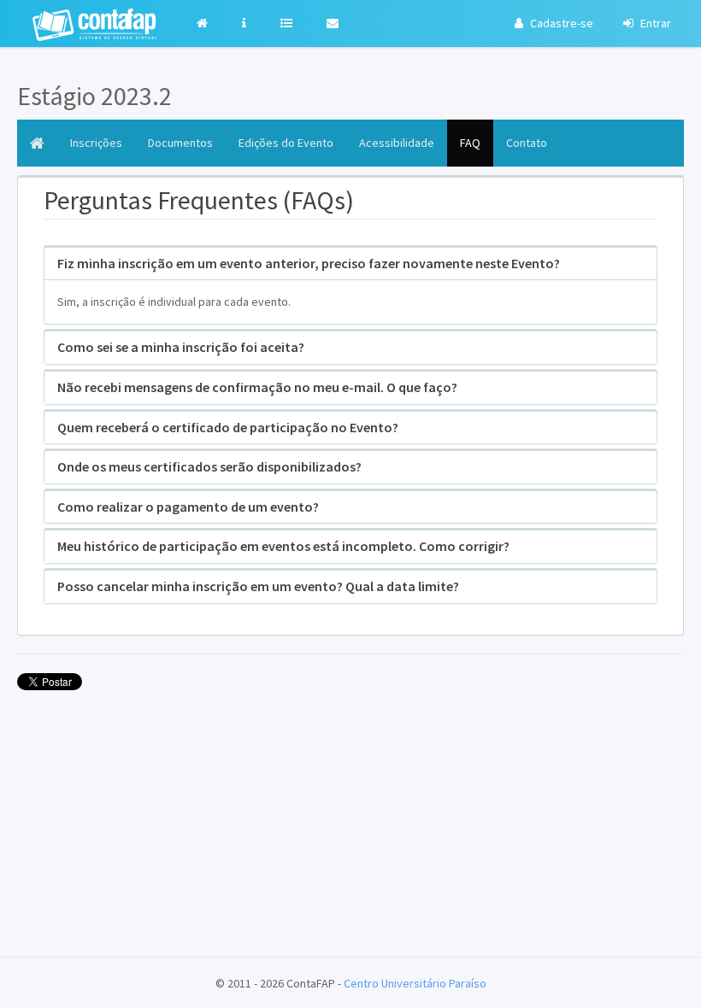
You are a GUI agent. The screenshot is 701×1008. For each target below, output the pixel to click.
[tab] (350, 264)
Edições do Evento (286, 142)
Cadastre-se (560, 23)
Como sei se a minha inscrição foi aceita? (180, 346)
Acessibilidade (396, 142)
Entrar (654, 23)
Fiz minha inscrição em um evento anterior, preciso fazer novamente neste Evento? (308, 263)
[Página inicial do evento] (37, 143)
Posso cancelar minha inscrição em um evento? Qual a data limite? (258, 586)
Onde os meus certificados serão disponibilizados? (209, 466)
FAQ (470, 142)
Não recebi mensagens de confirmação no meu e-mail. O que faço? (257, 387)
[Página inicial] (206, 23)
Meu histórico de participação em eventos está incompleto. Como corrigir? (283, 545)
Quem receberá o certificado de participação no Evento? (227, 427)
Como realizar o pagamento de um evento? (188, 506)
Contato (526, 142)
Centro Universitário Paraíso (415, 983)
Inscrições (96, 142)
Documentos (180, 142)
